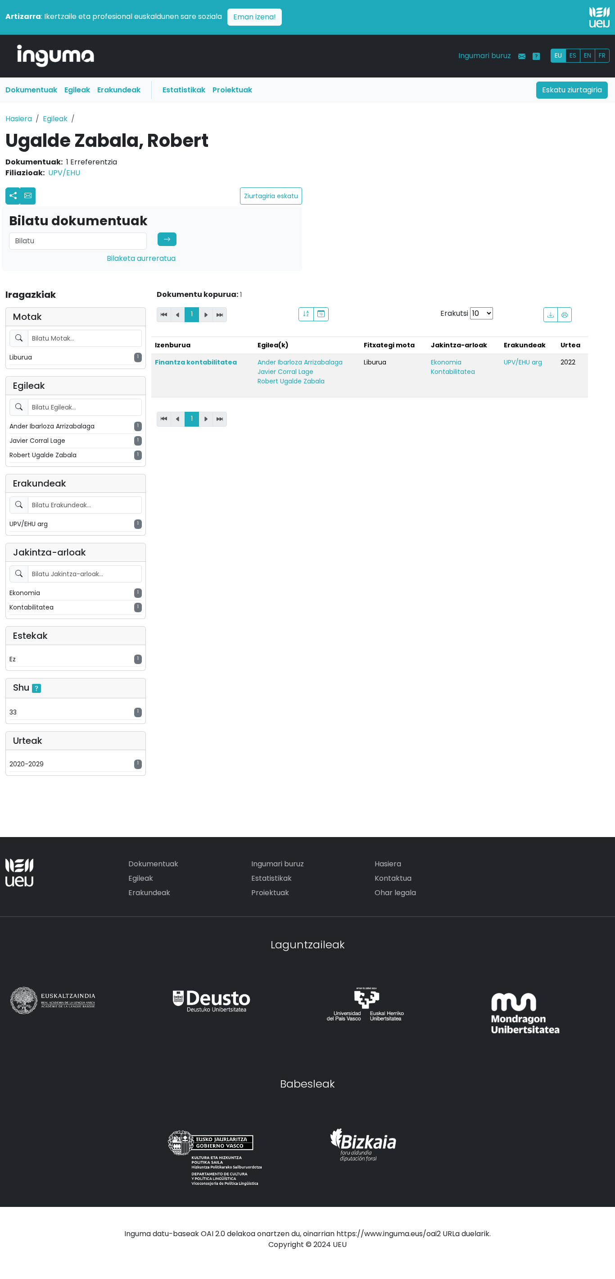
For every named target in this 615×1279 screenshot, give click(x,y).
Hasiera (18, 119)
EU (558, 55)
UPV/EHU (64, 173)
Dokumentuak (31, 90)
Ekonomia (446, 362)
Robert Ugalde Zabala (291, 381)
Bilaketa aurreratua (141, 258)
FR (602, 55)
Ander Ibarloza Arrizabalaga (300, 362)
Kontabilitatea (453, 371)
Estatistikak (184, 90)
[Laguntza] (536, 56)
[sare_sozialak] (13, 196)
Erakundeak (118, 90)
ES (573, 55)
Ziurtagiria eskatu (271, 195)
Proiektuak (232, 90)
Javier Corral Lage (285, 371)
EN (587, 55)
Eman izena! (254, 17)
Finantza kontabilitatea (196, 362)
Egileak (77, 90)
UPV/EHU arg (523, 362)
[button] (28, 196)
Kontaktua (393, 878)
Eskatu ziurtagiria (572, 90)
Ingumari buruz (484, 55)
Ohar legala (395, 893)
